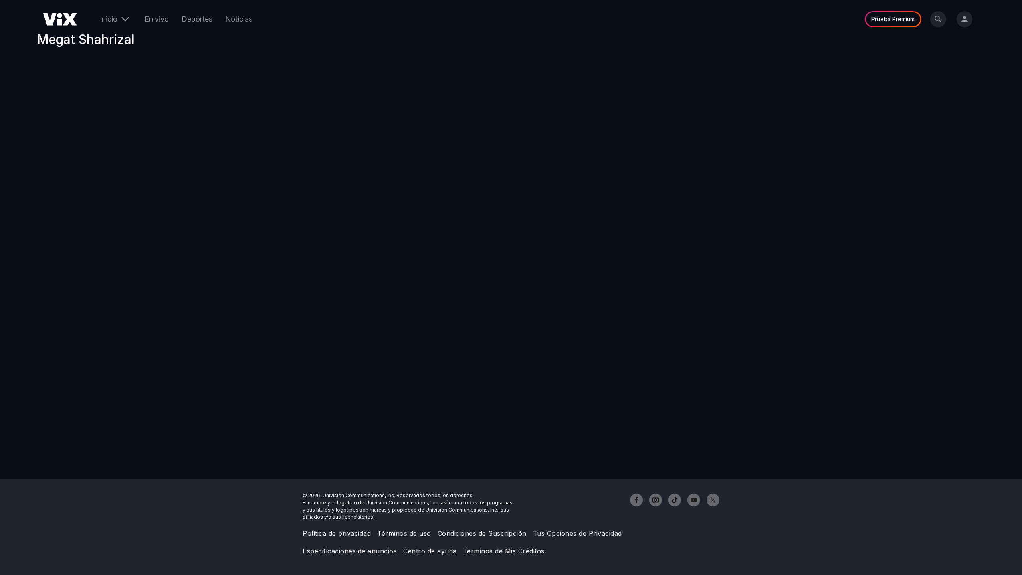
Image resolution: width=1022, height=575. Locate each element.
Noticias (238, 19)
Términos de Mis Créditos (504, 551)
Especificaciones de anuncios (350, 551)
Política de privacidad (337, 533)
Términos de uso (404, 533)
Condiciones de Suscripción (482, 533)
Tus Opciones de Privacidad (577, 533)
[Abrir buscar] (938, 19)
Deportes (197, 19)
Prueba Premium (893, 19)
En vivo (157, 19)
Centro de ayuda (430, 551)
